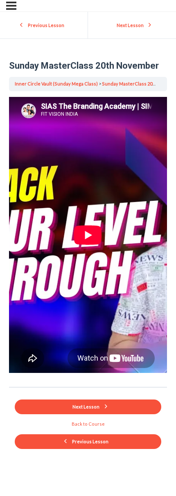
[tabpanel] (88, 236)
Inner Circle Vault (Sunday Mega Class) (56, 83)
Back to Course (88, 423)
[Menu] (11, 6)
